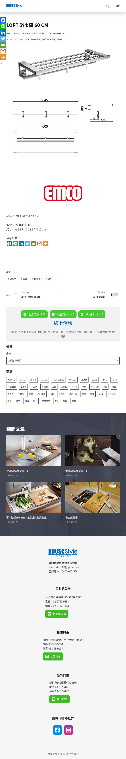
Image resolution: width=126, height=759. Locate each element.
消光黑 (62, 393)
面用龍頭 (46, 401)
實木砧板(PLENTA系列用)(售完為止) (26, 517)
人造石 (64, 386)
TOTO (114, 379)
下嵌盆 (34, 386)
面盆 (57, 401)
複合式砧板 (71, 517)
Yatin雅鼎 (12, 386)
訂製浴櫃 (112, 393)
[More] (45, 243)
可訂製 (74, 386)
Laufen (84, 379)
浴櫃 (31, 393)
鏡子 (18, 401)
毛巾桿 (21, 393)
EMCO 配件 (24, 39)
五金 (24, 278)
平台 (84, 386)
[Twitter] (27, 243)
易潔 (105, 386)
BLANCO (11, 379)
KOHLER (72, 379)
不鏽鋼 (45, 386)
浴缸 (52, 393)
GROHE (33, 379)
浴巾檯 (36, 278)
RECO (104, 379)
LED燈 (94, 379)
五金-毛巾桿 (35, 39)
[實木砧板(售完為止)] (92, 450)
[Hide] (1, 63)
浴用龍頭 (41, 393)
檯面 (114, 386)
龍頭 (74, 401)
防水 (35, 401)
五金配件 (45, 39)
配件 (49, 278)
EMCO (12, 278)
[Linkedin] (21, 243)
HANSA (44, 379)
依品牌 (52, 39)
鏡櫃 (27, 401)
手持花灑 (95, 386)
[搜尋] (107, 6)
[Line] (15, 243)
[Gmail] (39, 243)
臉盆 (92, 393)
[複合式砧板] (92, 497)
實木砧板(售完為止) (76, 471)
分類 (8, 353)
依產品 (59, 39)
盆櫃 (84, 393)
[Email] (33, 243)
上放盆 (23, 386)
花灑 (101, 393)
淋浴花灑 (73, 393)
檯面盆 (11, 393)
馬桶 (65, 401)
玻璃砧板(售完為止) (17, 471)
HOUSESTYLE (58, 379)
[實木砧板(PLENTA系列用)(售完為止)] (33, 497)
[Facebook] (9, 243)
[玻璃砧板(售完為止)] (33, 450)
